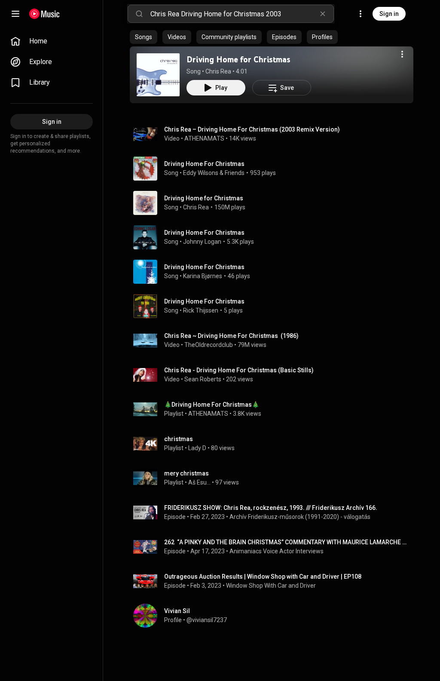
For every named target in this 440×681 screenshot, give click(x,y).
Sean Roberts (202, 379)
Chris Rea (218, 71)
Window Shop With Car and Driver (271, 585)
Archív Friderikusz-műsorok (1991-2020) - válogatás (299, 516)
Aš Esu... (199, 482)
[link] (51, 41)
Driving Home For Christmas (204, 163)
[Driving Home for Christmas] (158, 74)
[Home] (44, 14)
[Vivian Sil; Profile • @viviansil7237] (275, 615)
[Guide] (15, 14)
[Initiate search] (139, 14)
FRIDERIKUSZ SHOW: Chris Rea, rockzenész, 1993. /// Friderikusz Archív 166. (270, 507)
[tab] (143, 37)
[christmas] (275, 443)
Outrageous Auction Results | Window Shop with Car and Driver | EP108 (262, 576)
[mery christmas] (275, 478)
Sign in (389, 13)
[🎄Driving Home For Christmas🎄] (275, 409)
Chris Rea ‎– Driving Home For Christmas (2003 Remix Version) (252, 129)
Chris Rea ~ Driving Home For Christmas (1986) (231, 335)
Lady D (197, 448)
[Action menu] (402, 54)
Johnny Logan (202, 241)
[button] (158, 75)
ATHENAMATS (204, 138)
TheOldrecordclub (208, 344)
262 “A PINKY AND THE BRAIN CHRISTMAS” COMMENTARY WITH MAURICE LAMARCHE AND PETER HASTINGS (287, 542)
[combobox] (241, 13)
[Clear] (323, 14)
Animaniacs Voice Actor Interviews (276, 551)
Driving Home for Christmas (238, 59)
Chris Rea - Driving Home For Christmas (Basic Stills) (239, 370)
